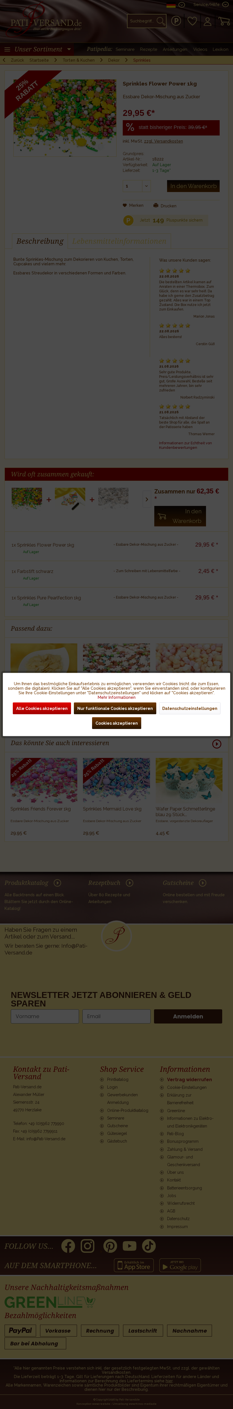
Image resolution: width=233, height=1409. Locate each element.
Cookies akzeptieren (116, 723)
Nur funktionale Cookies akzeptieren (115, 708)
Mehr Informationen (117, 697)
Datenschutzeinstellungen (189, 708)
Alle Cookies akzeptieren (42, 708)
